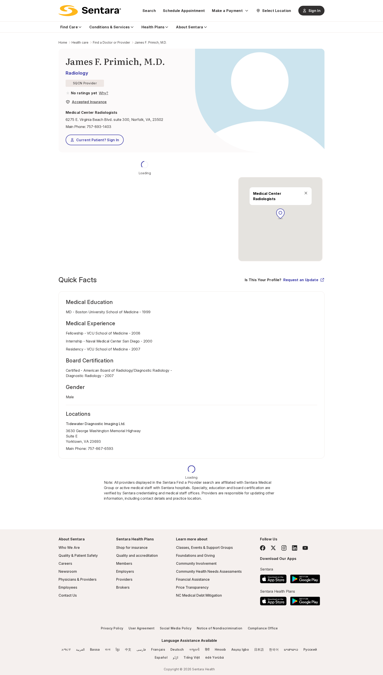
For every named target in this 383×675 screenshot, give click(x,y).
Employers (125, 571)
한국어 (274, 649)
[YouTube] (305, 548)
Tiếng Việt (192, 657)
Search (149, 10)
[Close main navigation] (305, 193)
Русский (310, 649)
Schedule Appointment (184, 10)
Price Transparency (192, 587)
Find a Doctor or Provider (111, 42)
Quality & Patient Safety (78, 555)
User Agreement (141, 628)
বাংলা (107, 649)
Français (158, 649)
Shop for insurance (132, 547)
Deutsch (177, 649)
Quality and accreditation (137, 555)
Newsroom (68, 571)
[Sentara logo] (90, 10)
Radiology (77, 73)
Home (63, 42)
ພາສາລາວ (291, 649)
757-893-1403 (99, 126)
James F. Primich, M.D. (150, 42)
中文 (128, 649)
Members (124, 563)
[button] (280, 214)
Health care (80, 42)
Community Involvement (196, 563)
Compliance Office (263, 628)
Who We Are (69, 547)
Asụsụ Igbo (240, 649)
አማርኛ (66, 649)
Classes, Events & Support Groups (204, 547)
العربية (80, 649)
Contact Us (68, 595)
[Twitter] (273, 548)
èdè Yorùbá (214, 657)
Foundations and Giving (195, 555)
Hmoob (220, 649)
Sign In (314, 10)
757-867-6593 (100, 448)
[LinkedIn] (294, 547)
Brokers (122, 587)
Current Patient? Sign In (97, 140)
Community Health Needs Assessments (209, 571)
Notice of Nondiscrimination (219, 628)
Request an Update (300, 280)
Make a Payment (227, 10)
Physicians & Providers (77, 579)
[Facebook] (262, 548)
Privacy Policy (112, 628)
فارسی (141, 649)
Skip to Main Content (7, 6)
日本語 (259, 649)
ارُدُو (175, 657)
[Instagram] (284, 547)
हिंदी (207, 649)
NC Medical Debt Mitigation (199, 595)
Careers (65, 563)
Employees (68, 587)
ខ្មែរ (118, 649)
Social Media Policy (176, 628)
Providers (124, 579)
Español (161, 657)
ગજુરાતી (194, 649)
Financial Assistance (193, 579)
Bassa (95, 649)
